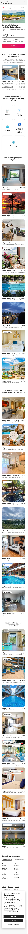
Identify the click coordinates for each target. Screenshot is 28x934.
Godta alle (13, 916)
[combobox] (13, 36)
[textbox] (7, 41)
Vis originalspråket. (7, 3)
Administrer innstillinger (13, 924)
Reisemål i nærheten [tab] (7, 859)
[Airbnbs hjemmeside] (3, 7)
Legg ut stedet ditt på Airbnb (16, 8)
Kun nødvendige (13, 920)
